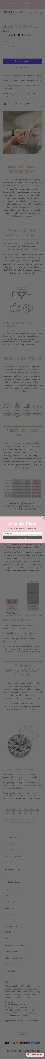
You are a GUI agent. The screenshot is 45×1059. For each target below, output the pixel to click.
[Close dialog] (44, 518)
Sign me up (22, 537)
